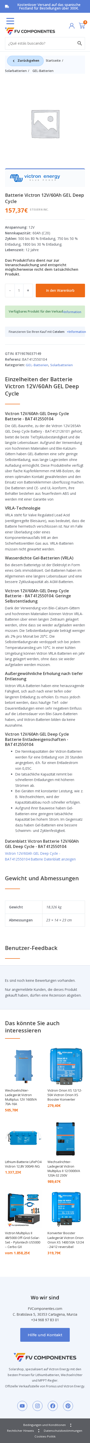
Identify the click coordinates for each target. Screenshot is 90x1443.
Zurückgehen (28, 60)
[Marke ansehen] (35, 177)
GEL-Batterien (43, 71)
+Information (71, 312)
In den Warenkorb (60, 290)
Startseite (53, 60)
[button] (10, 21)
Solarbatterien (16, 71)
